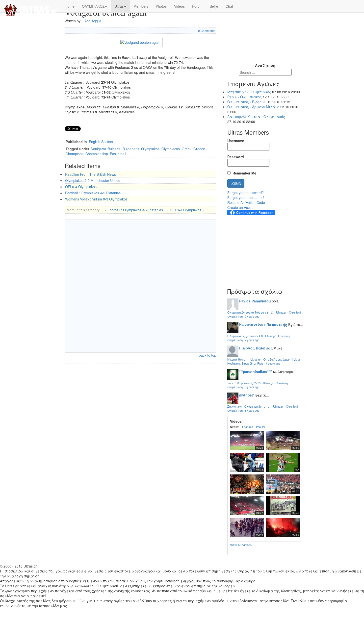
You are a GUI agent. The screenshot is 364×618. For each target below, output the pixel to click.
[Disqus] (140, 285)
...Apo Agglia (91, 20)
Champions (74, 153)
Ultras (119, 6)
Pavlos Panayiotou (255, 300)
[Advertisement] (265, 31)
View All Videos (241, 545)
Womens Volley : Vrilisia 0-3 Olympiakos (96, 199)
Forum (197, 6)
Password (235, 156)
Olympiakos (150, 148)
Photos (161, 6)
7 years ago (252, 316)
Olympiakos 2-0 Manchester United (92, 180)
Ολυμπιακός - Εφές (244, 101)
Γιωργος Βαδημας (256, 348)
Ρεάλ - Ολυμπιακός (244, 96)
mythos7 (246, 395)
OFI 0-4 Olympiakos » (187, 209)
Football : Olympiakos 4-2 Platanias (93, 192)
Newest (234, 427)
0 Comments (206, 30)
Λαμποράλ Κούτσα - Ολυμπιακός (256, 116)
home (70, 6)
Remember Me (243, 173)
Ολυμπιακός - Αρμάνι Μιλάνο (253, 106)
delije (214, 6)
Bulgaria (114, 148)
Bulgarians (131, 148)
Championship (96, 153)
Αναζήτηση (265, 65)
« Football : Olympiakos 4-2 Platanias (133, 209)
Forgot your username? (245, 197)
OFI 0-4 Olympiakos (81, 186)
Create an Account (242, 207)
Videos (179, 6)
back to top (207, 355)
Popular (260, 427)
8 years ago (252, 387)
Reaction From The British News (90, 174)
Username (235, 140)
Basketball (118, 153)
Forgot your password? (245, 192)
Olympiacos (170, 148)
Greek (186, 148)
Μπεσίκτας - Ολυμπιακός (249, 91)
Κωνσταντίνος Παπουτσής (263, 324)
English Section (101, 141)
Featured (247, 427)
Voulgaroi (98, 148)
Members (140, 6)
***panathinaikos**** (255, 371)
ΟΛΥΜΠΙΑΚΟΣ (93, 6)
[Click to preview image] (140, 41)
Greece (199, 148)
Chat (229, 6)
